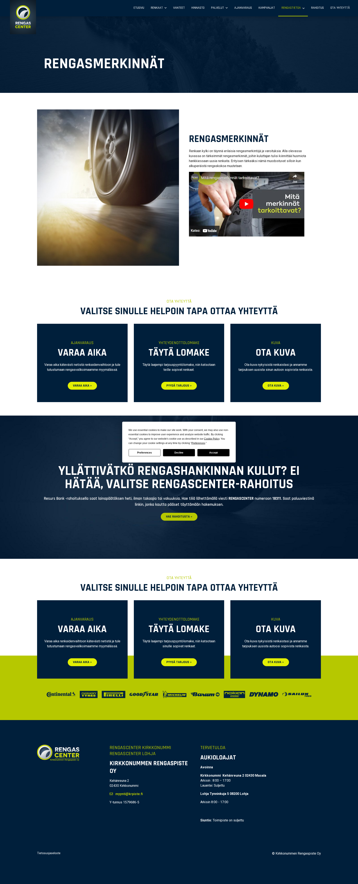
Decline (178, 452)
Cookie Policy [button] (211, 438)
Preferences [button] (198, 442)
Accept (213, 452)
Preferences (144, 452)
